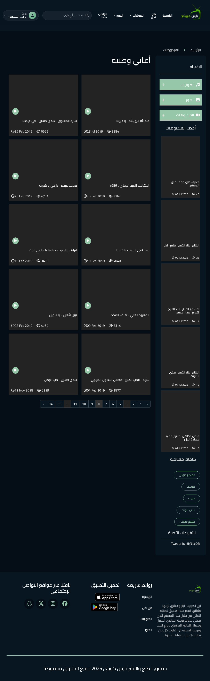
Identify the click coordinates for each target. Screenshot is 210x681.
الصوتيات (146, 619)
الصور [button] (119, 15)
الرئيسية (167, 15)
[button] (181, 84)
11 (75, 404)
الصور (148, 630)
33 (59, 404)
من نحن (153, 15)
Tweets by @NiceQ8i (185, 543)
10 (84, 404)
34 (50, 404)
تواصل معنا (102, 15)
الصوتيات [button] (138, 15)
